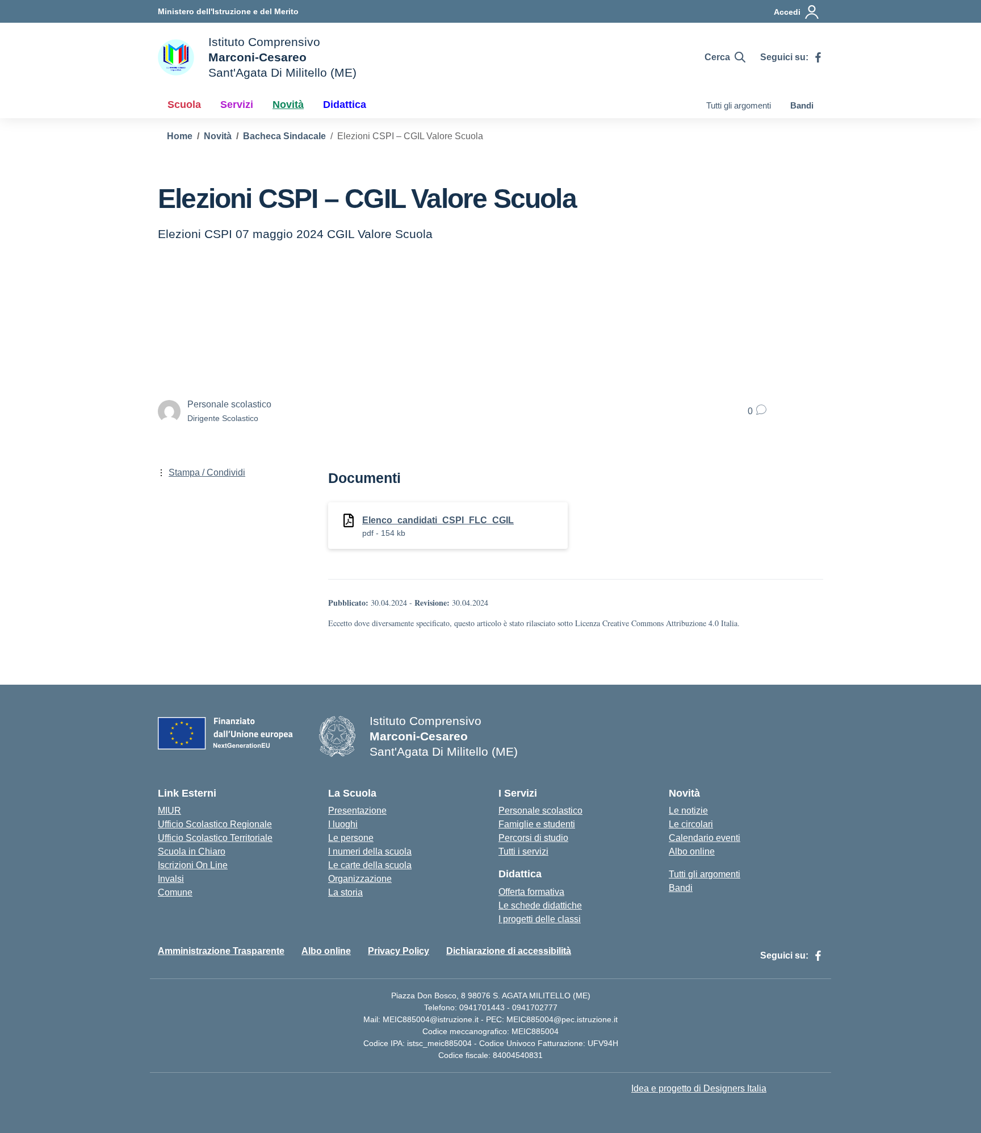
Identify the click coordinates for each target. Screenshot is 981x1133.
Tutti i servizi (523, 851)
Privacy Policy (398, 951)
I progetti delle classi (539, 919)
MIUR (169, 810)
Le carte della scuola (370, 865)
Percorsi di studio (533, 838)
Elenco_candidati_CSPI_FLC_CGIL (438, 520)
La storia (345, 892)
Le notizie (688, 810)
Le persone (351, 838)
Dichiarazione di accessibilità (508, 951)
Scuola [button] (184, 104)
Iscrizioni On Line (193, 865)
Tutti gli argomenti (738, 105)
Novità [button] (288, 104)
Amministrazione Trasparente (221, 951)
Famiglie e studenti (536, 824)
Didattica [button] (344, 104)
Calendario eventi (704, 838)
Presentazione (357, 810)
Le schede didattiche (540, 905)
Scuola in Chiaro (191, 851)
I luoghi (343, 824)
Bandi (802, 105)
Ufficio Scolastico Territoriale (215, 838)
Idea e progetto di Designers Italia (698, 1088)
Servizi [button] (236, 104)
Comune (175, 892)
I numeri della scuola (370, 851)
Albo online (692, 851)
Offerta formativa (531, 892)
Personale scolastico (540, 810)
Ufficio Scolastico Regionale (215, 824)
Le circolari (691, 824)
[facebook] (818, 57)
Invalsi (171, 879)
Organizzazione (360, 879)
